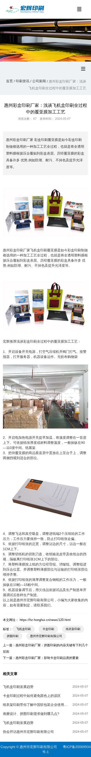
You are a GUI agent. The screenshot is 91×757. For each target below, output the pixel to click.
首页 (10, 81)
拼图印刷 (12, 636)
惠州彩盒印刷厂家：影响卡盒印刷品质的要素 (47, 658)
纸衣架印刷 (73, 629)
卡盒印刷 (48, 629)
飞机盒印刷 (23, 629)
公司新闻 (39, 81)
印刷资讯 (22, 81)
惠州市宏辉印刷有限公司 (46, 636)
